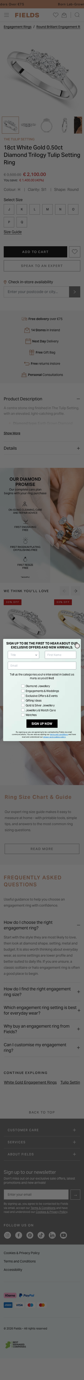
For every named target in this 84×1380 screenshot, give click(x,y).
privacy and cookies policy (54, 737)
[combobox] (22, 655)
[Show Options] (36, 655)
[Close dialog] (77, 646)
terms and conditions (59, 734)
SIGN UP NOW (42, 723)
